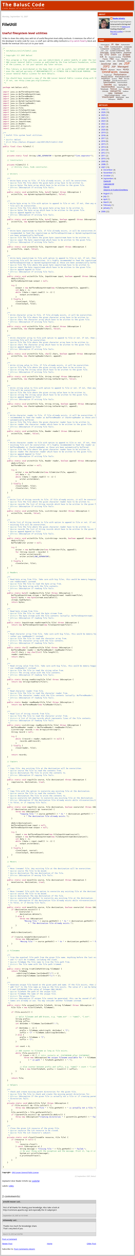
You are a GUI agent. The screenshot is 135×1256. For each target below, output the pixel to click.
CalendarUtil (108, 184)
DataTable (104, 53)
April (105, 199)
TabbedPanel (121, 87)
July (104, 196)
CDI (106, 46)
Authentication (125, 44)
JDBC (115, 64)
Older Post (91, 1243)
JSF (127, 63)
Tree (120, 89)
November (108, 172)
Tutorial (126, 89)
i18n (114, 61)
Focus (117, 59)
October (107, 175)
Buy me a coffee (116, 31)
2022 (103, 124)
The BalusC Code (23, 4)
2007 (103, 167)
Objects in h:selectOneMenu (115, 189)
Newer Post (7, 1243)
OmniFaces (110, 72)
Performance (120, 74)
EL (106, 57)
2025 (103, 115)
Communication (116, 47)
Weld (127, 97)
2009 (103, 161)
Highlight (102, 61)
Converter (125, 49)
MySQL (126, 69)
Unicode (105, 91)
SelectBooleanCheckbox (119, 80)
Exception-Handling (115, 57)
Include (129, 61)
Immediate (121, 61)
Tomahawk (104, 89)
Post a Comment (9, 1239)
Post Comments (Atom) (24, 1249)
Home (49, 1243)
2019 (103, 132)
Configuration (115, 49)
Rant (120, 79)
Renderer (106, 80)
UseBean (126, 91)
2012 (103, 152)
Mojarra (119, 69)
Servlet (108, 84)
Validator (118, 93)
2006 (103, 211)
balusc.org (126, 27)
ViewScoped (108, 97)
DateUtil (107, 181)
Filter (112, 59)
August (106, 193)
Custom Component (117, 51)
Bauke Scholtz (119, 18)
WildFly (119, 99)
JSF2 (106, 66)
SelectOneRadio (122, 82)
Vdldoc (124, 95)
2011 (103, 155)
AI (112, 44)
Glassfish (124, 59)
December (107, 170)
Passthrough (108, 75)
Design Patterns (116, 53)
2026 (103, 112)
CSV (106, 51)
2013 (103, 150)
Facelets (127, 57)
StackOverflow (108, 87)
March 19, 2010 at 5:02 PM (13, 1234)
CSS (102, 51)
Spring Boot (123, 85)
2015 (103, 144)
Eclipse (126, 54)
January (106, 208)
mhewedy (7, 1220)
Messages (112, 69)
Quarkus (114, 78)
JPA (120, 64)
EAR (119, 55)
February (107, 205)
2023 (103, 121)
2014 (103, 147)
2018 (103, 135)
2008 (103, 164)
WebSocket (120, 97)
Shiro (115, 85)
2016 (103, 141)
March (106, 202)
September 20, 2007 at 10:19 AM (15, 1215)
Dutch (113, 54)
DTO (107, 54)
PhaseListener (107, 77)
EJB (101, 57)
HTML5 (109, 61)
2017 (103, 138)
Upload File (115, 91)
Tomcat (113, 89)
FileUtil (106, 187)
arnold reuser (9, 1201)
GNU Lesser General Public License (25, 1172)
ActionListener (105, 44)
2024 (103, 118)
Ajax (117, 44)
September (108, 178)
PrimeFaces (105, 79)
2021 (103, 126)
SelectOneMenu (109, 82)
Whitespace (111, 99)
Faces (105, 59)
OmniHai (124, 72)
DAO (128, 51)
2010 (103, 158)
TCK (128, 87)
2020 (103, 129)
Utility (11, 1186)
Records (126, 78)
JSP (113, 66)
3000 (103, 109)
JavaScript (106, 64)
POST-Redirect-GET (122, 77)
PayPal (114, 34)
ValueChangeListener (112, 95)
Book (101, 47)
